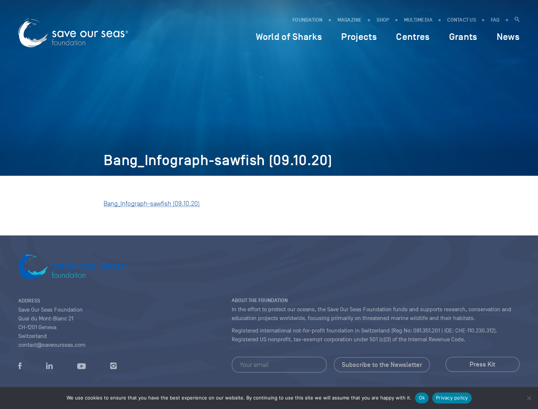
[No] (529, 398)
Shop (383, 20)
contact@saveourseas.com (52, 345)
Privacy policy (452, 398)
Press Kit (482, 364)
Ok (422, 398)
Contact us (461, 20)
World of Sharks (289, 36)
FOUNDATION (307, 20)
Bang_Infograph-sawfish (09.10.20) (152, 203)
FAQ (495, 20)
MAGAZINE (349, 20)
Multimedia (418, 20)
